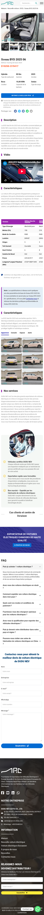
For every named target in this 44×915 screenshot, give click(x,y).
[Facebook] (15, 111)
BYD (21, 8)
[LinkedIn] (23, 111)
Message (4, 711)
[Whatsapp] (38, 909)
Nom (3, 667)
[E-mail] (31, 111)
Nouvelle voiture (13, 8)
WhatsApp (5, 700)
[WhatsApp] (27, 111)
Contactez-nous (31, 299)
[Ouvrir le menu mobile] (41, 3)
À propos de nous (22, 545)
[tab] (5, 332)
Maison (3, 8)
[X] (19, 111)
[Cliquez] (36, 3)
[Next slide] (42, 46)
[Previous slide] (2, 46)
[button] (5, 47)
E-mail (3, 689)
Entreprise (5, 678)
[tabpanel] (22, 361)
